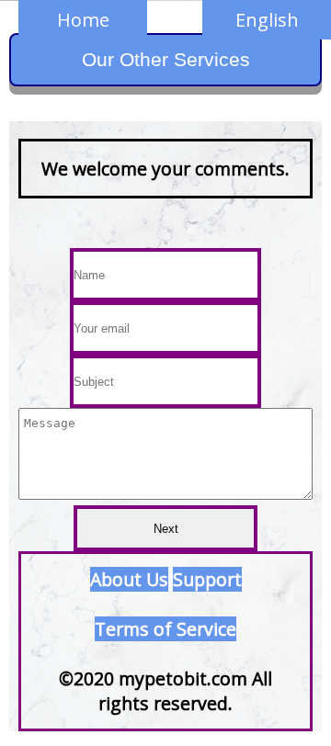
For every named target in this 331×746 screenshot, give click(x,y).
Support (207, 579)
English (267, 19)
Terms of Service (165, 628)
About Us (129, 579)
